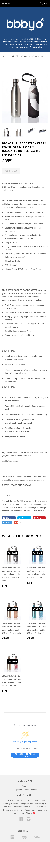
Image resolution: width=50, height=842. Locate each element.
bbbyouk (26, 831)
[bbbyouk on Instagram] (29, 819)
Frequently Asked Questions (25, 789)
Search (25, 786)
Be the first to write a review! (25, 755)
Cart (46, 3)
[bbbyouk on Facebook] (21, 819)
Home (4, 56)
